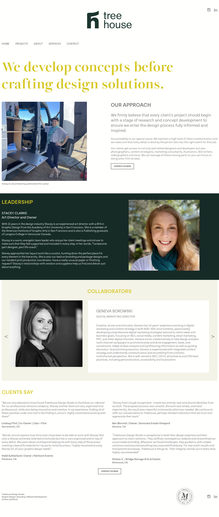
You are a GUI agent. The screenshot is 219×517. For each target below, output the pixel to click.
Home (5, 43)
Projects (21, 43)
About (38, 43)
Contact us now (122, 166)
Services (55, 43)
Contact (73, 43)
